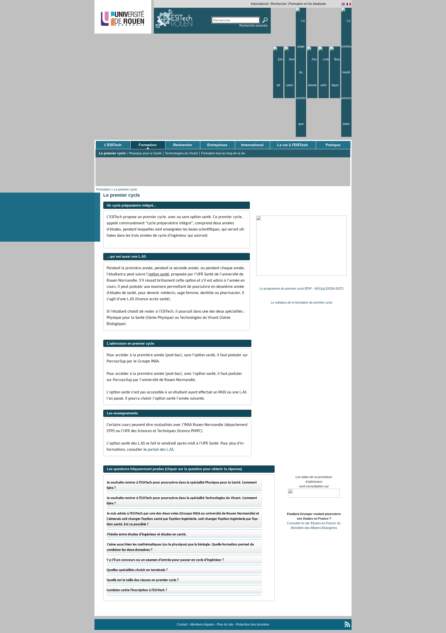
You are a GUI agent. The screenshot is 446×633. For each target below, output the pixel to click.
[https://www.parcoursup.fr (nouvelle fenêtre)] (314, 493)
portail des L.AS (160, 450)
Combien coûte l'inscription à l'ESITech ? (137, 590)
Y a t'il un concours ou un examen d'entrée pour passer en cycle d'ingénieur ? (165, 560)
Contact (182, 624)
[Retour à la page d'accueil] (176, 19)
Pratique (333, 145)
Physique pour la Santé (145, 153)
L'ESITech (113, 145)
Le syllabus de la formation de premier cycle (301, 302)
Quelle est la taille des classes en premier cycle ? (143, 580)
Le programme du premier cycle (292, 288)
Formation (148, 145)
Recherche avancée (253, 25)
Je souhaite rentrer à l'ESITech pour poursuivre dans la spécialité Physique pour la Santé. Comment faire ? (182, 485)
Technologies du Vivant (181, 153)
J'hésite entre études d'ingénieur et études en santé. (147, 534)
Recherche (278, 4)
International (259, 4)
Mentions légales (202, 624)
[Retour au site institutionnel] (122, 18)
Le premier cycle (112, 153)
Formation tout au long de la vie (223, 153)
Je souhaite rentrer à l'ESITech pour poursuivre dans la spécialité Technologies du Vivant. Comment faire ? (182, 500)
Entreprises (217, 145)
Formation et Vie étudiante (307, 4)
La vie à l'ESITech (292, 145)
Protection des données (252, 624)
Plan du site (225, 624)
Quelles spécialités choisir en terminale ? (137, 570)
